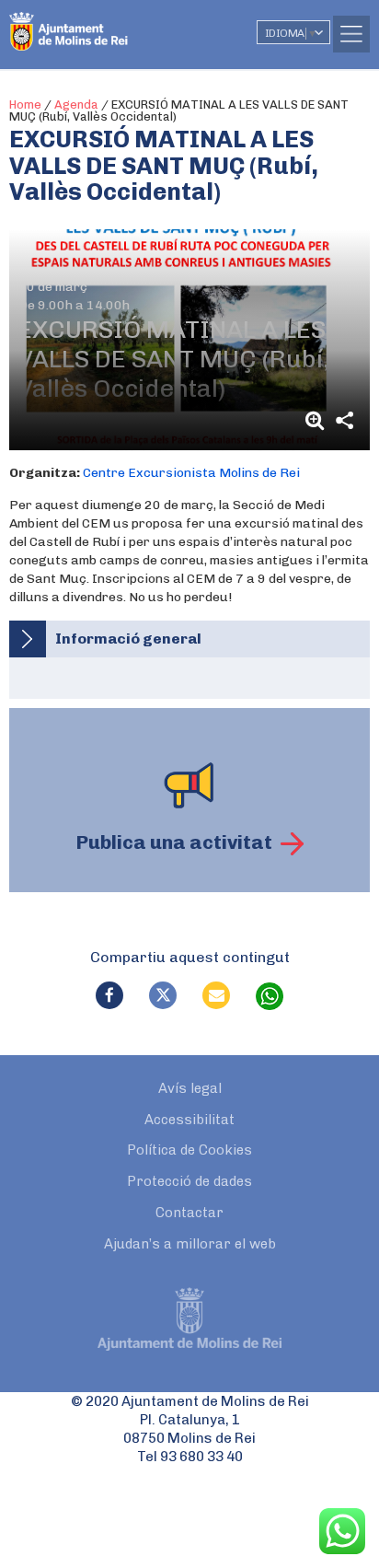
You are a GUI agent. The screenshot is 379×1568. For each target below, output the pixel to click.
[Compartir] (344, 420)
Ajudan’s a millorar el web (190, 1244)
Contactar (189, 1212)
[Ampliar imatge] (317, 420)
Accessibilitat (189, 1119)
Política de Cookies (189, 1150)
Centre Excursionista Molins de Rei (191, 473)
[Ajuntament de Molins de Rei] (105, 23)
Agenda (76, 104)
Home (25, 104)
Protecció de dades (189, 1181)
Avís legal (190, 1088)
